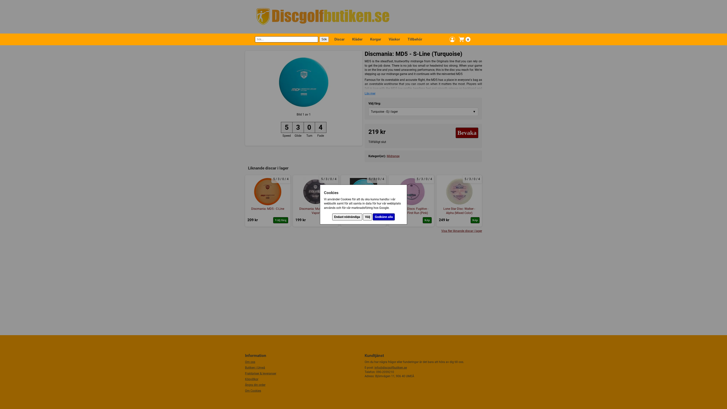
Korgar (375, 39)
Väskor (394, 39)
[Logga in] (452, 39)
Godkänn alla (384, 217)
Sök (324, 39)
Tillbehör (415, 39)
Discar (339, 39)
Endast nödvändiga (347, 217)
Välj (367, 217)
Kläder (357, 39)
